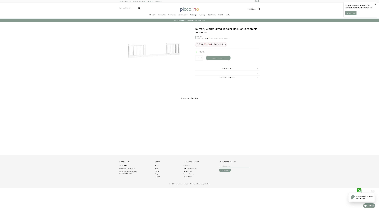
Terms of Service (188, 174)
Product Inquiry (227, 77)
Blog (156, 174)
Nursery (202, 15)
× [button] (375, 4)
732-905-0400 (123, 1)
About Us (150, 1)
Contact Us (158, 1)
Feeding (193, 15)
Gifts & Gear (183, 15)
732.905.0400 (123, 165)
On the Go (172, 15)
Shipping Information (189, 168)
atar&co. (207, 184)
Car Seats (161, 15)
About (157, 165)
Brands (221, 15)
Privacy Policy (187, 176)
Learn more (351, 13)
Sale (228, 15)
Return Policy (187, 171)
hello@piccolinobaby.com (137, 1)
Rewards (157, 176)
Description (227, 68)
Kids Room (211, 15)
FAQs (156, 168)
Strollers (152, 15)
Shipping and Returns (227, 73)
